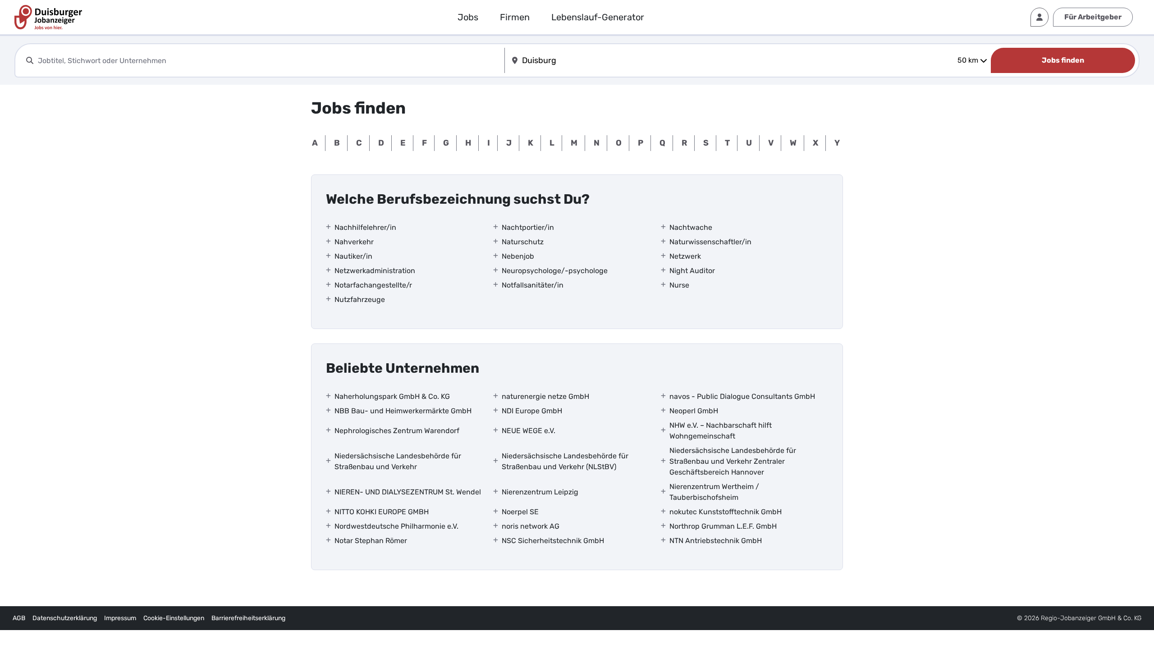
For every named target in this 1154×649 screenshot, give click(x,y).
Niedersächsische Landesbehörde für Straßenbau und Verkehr (397, 461)
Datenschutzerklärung (64, 618)
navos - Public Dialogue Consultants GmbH (742, 396)
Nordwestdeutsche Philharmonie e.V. (396, 526)
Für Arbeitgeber (1093, 17)
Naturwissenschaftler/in (710, 242)
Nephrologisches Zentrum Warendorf (396, 430)
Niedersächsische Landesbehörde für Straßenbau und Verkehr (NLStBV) (565, 461)
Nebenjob (518, 256)
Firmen (515, 17)
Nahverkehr (354, 242)
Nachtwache (690, 227)
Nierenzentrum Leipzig (540, 492)
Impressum (120, 618)
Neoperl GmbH (693, 411)
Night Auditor (692, 270)
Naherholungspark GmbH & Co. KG (392, 396)
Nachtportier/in (528, 227)
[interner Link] (48, 17)
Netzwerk (685, 256)
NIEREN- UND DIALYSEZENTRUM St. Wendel (407, 492)
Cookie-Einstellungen (173, 618)
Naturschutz (523, 242)
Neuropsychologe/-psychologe (555, 270)
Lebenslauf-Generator (597, 17)
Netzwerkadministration (374, 270)
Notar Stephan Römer (370, 540)
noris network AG (530, 526)
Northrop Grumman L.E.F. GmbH (723, 526)
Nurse (679, 285)
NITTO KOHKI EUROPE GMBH (381, 511)
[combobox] (269, 61)
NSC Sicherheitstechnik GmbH (553, 540)
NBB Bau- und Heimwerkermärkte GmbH (403, 411)
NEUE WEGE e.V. (528, 430)
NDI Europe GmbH (532, 411)
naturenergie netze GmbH (545, 396)
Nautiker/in (353, 256)
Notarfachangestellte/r (373, 285)
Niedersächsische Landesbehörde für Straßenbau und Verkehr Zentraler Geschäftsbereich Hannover (732, 461)
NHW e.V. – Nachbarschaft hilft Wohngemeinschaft (720, 430)
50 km (967, 60)
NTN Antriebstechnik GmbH (715, 540)
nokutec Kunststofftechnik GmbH (725, 511)
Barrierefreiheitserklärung (248, 618)
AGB (19, 618)
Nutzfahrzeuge (359, 299)
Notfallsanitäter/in (532, 285)
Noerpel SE (520, 511)
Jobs (468, 17)
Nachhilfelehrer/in (365, 227)
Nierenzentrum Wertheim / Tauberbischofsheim (714, 492)
